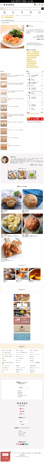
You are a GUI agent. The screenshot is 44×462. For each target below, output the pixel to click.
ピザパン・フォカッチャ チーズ (31, 63)
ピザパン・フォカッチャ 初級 (31, 57)
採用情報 (39, 452)
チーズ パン (28, 51)
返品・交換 (19, 393)
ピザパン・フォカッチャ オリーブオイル (33, 55)
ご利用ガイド (21, 431)
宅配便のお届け (20, 392)
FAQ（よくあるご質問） (22, 432)
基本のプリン (6, 280)
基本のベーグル (18, 280)
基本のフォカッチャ (25, 211)
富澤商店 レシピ (18, 15)
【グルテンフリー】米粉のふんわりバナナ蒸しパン (10, 235)
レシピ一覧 (11, 452)
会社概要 (22, 424)
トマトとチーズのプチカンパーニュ (7, 260)
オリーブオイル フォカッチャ (31, 61)
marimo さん (31, 25)
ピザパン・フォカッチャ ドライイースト (33, 53)
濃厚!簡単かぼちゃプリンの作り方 (34, 280)
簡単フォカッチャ (4, 211)
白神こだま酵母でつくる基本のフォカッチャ (30, 235)
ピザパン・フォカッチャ (9, 17)
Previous (5, 176)
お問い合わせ (20, 396)
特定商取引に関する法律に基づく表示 (27, 452)
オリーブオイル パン (36, 51)
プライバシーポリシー (22, 435)
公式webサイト (40, 164)
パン (2, 17)
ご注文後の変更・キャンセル (22, 395)
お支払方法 (19, 390)
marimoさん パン (29, 59)
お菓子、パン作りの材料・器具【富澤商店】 (7, 15)
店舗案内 (35, 452)
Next (38, 176)
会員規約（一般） (21, 434)
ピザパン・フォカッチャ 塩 (31, 65)
